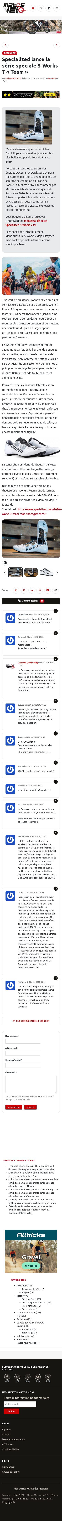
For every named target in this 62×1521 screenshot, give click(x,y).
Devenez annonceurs (13, 1439)
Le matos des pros (26, 1312)
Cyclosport (27, 1329)
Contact (6, 1434)
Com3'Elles (8, 1466)
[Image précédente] (7, 538)
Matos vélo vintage (26, 1342)
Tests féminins (29, 1305)
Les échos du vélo (31, 1289)
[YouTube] (38, 1377)
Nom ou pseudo (11, 1036)
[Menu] (56, 8)
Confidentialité (10, 1449)
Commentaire (11, 1072)
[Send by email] (47, 590)
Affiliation (7, 1444)
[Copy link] (55, 590)
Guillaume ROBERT (14, 78)
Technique (22, 1319)
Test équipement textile (34, 1302)
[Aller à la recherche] (41, 8)
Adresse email (11, 1048)
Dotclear (19, 1495)
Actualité (52, 78)
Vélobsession (23, 1336)
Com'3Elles (22, 1498)
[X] (27, 1377)
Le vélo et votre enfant (28, 1322)
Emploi (25, 1292)
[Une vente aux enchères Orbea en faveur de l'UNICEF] (56, 45)
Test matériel (28, 1299)
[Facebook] (7, 1377)
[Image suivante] (54, 538)
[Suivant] (57, 572)
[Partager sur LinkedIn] (31, 590)
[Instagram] (17, 1377)
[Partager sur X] (23, 590)
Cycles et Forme (11, 1471)
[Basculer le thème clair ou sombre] (48, 8)
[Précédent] (5, 572)
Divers (20, 1326)
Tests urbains (28, 1309)
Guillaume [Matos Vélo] (28, 662)
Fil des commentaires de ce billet (32, 1020)
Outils (20, 1316)
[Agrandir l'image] (31, 538)
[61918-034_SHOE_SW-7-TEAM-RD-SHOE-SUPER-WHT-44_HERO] (46, 572)
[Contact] (33, 8)
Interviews (22, 1339)
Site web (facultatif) (13, 1060)
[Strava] (48, 1377)
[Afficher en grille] (5, 563)
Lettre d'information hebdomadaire (26, 1397)
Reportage (27, 1332)
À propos (7, 1429)
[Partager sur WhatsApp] (39, 590)
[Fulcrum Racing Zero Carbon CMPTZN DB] (5, 45)
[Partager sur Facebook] (16, 590)
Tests (19, 1295)
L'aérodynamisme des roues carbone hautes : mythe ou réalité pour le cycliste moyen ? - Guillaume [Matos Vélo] (30, 1209)
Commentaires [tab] (32, 600)
